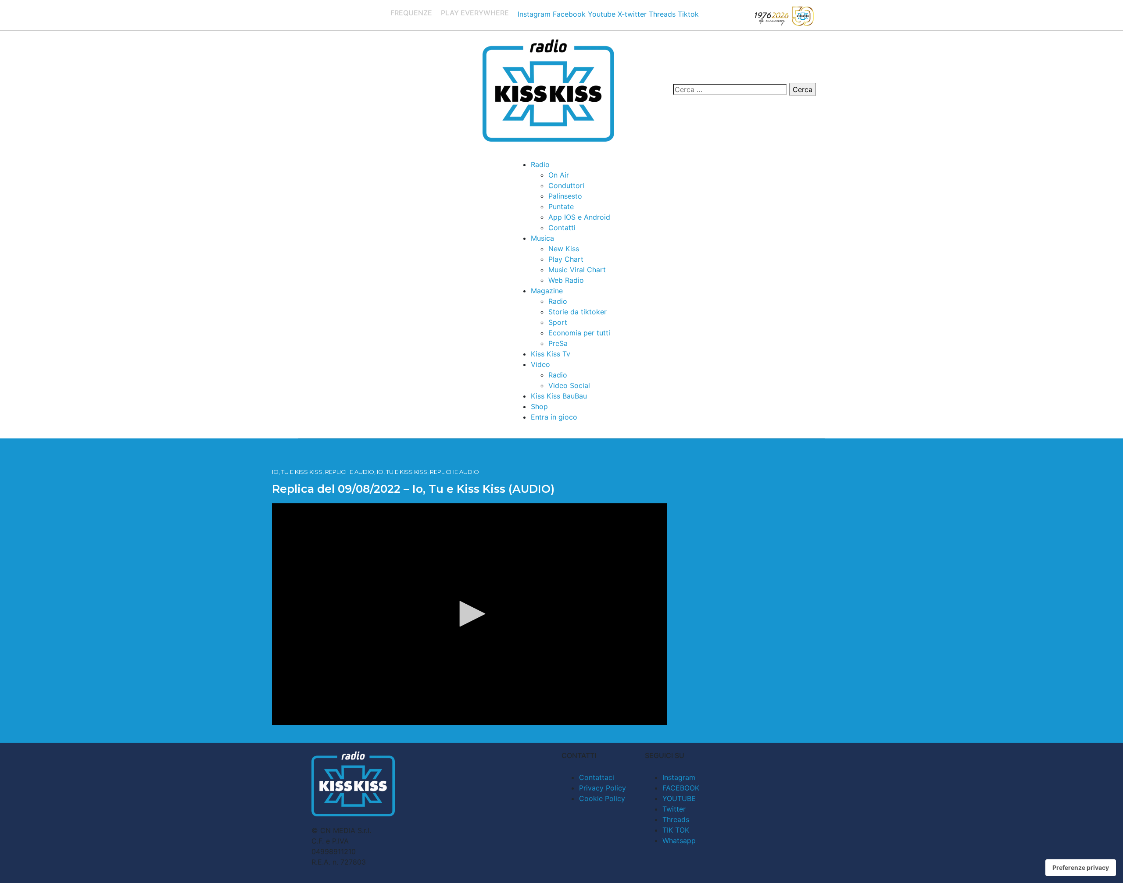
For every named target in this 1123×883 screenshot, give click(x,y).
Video (540, 364)
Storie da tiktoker (577, 311)
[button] (469, 614)
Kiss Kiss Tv (550, 353)
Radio (540, 164)
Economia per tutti (579, 332)
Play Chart (565, 259)
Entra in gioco (554, 417)
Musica (542, 238)
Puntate (561, 206)
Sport (557, 322)
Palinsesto (565, 196)
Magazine (547, 290)
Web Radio (566, 280)
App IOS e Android (579, 217)
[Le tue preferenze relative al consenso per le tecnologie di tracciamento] (1080, 867)
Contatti (562, 227)
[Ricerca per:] (730, 89)
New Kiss (563, 248)
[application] (469, 614)
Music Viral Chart (577, 269)
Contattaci (596, 777)
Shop (539, 406)
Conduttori (566, 185)
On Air (558, 175)
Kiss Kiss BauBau (559, 396)
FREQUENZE (411, 12)
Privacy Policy (602, 787)
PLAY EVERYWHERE (475, 12)
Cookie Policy (602, 798)
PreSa (558, 343)
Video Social (569, 385)
